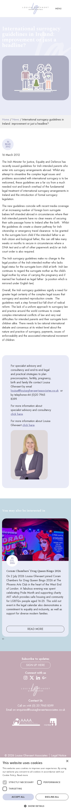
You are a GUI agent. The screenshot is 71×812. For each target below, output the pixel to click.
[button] (35, 806)
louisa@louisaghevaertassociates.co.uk (35, 391)
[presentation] (2, 639)
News (15, 119)
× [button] (67, 761)
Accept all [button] (18, 796)
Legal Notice (58, 755)
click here (17, 414)
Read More (35, 629)
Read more (22, 775)
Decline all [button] (52, 796)
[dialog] (35, 784)
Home (5, 119)
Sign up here (35, 665)
